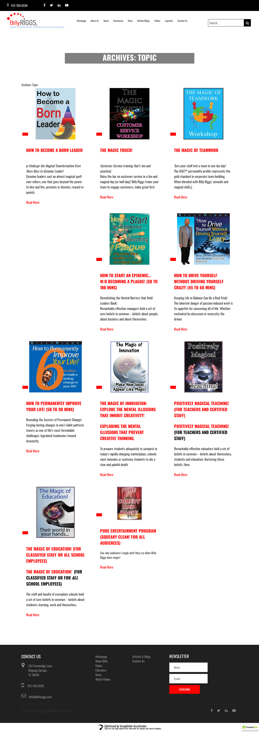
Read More (32, 202)
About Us (95, 21)
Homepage (81, 21)
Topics (106, 21)
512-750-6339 (35, 686)
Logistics (169, 21)
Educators (100, 670)
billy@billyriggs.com (40, 697)
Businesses (118, 21)
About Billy (101, 661)
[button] (250, 728)
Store (130, 21)
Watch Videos (103, 679)
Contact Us (182, 21)
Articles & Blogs (141, 656)
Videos (157, 21)
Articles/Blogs (143, 21)
